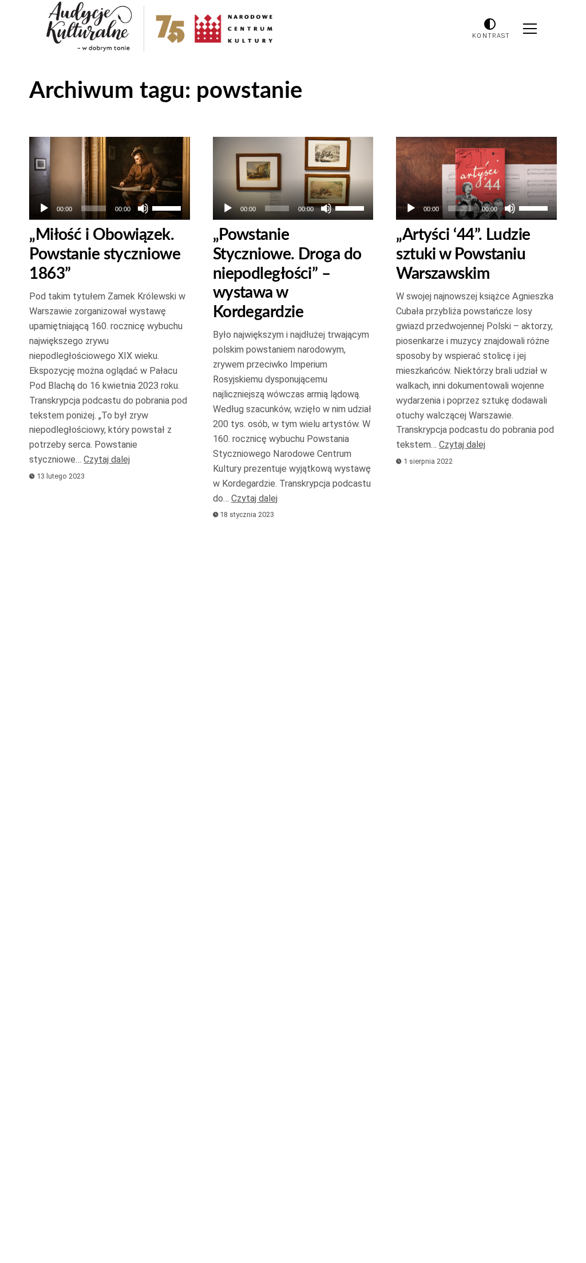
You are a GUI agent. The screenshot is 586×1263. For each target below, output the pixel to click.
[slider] (168, 207)
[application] (109, 208)
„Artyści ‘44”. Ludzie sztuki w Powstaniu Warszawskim (463, 254)
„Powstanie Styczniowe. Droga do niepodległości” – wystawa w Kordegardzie (287, 273)
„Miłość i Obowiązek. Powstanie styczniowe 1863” (104, 254)
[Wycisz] (143, 208)
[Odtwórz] (44, 208)
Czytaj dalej (107, 459)
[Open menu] (530, 28)
